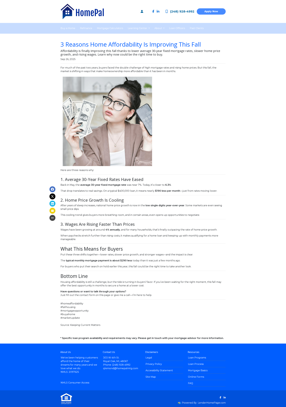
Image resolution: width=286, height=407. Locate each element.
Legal (149, 357)
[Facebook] (153, 11)
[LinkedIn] (158, 11)
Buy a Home (67, 28)
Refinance (86, 28)
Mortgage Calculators (110, 28)
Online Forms (196, 376)
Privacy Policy (154, 364)
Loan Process (196, 364)
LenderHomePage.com (212, 402)
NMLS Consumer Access (75, 382)
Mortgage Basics (197, 370)
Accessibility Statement (159, 370)
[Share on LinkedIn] (52, 204)
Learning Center (138, 28)
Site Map (151, 376)
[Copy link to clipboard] (52, 218)
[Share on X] (52, 196)
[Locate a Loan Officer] (142, 11)
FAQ (190, 383)
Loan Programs (197, 357)
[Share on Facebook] (52, 189)
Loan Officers (177, 28)
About (158, 28)
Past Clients (197, 28)
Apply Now (211, 11)
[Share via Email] (52, 211)
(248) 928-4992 (182, 11)
